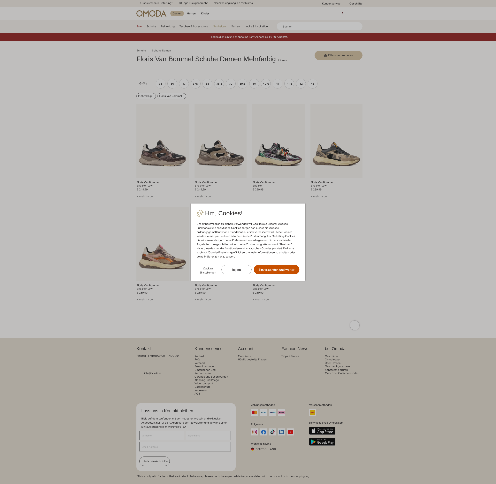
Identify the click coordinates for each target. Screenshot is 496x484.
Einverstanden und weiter (276, 270)
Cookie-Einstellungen (208, 270)
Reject (236, 270)
